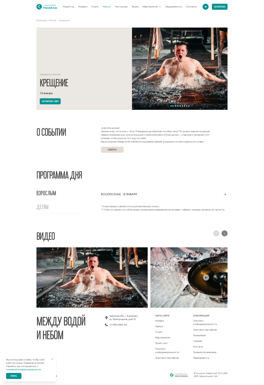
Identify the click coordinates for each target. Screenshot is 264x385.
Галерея (197, 341)
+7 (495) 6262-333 (118, 325)
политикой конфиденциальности (23, 370)
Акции (135, 7)
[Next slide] (221, 69)
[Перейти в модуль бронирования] (206, 7)
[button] (172, 106)
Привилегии (199, 335)
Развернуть (112, 149)
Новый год (68, 7)
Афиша (107, 7)
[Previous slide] (138, 69)
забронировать (220, 6)
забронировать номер (50, 101)
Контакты (191, 7)
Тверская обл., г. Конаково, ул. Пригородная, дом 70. (123, 317)
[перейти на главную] (46, 6)
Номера (82, 7)
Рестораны (121, 7)
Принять (13, 376)
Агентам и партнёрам (167, 358)
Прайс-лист (161, 343)
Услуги (95, 7)
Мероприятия (150, 7)
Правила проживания (204, 352)
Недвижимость (173, 7)
